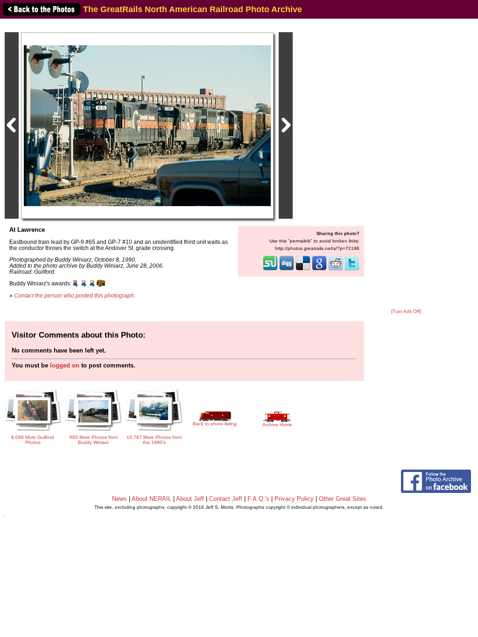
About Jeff (190, 498)
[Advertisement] (406, 164)
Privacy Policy (294, 498)
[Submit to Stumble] (270, 269)
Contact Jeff (225, 498)
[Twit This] (351, 269)
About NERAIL (151, 498)
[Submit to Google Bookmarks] (319, 269)
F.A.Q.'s (258, 498)
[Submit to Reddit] (335, 269)
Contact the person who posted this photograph (74, 295)
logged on (64, 365)
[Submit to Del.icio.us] (302, 269)
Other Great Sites (342, 498)
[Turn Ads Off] (406, 311)
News (119, 498)
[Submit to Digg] (286, 269)
